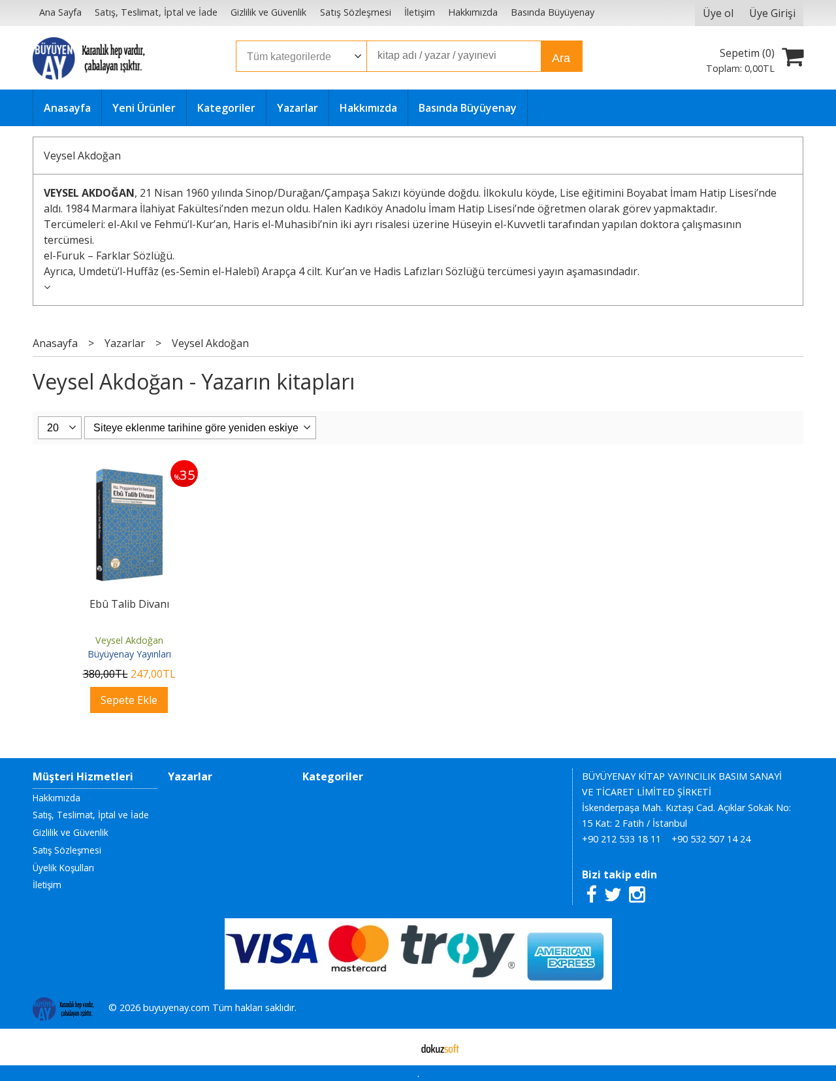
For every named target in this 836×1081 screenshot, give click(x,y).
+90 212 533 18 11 (621, 839)
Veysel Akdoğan (82, 155)
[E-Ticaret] (440, 1047)
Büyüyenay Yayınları (129, 654)
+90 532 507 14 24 (710, 839)
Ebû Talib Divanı (129, 604)
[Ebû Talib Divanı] (129, 468)
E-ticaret (397, 1047)
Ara (561, 58)
